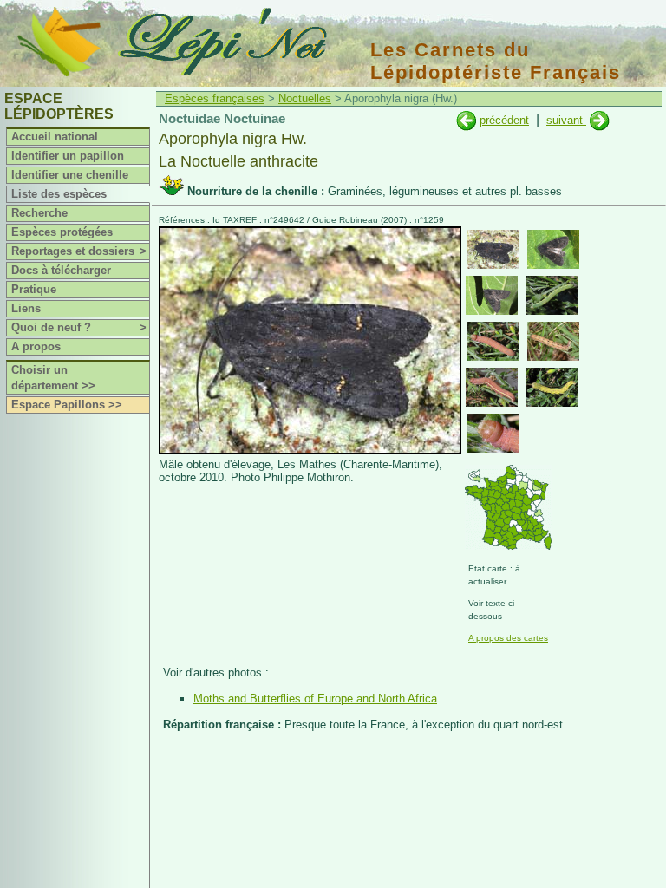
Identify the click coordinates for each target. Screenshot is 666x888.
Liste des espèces (59, 193)
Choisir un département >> (53, 377)
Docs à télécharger (61, 270)
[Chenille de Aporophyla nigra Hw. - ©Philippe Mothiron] (552, 295)
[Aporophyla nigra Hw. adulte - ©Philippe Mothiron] (492, 249)
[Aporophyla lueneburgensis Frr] (466, 120)
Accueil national (54, 136)
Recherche (39, 212)
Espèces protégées (62, 231)
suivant (566, 120)
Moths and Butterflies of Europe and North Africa (315, 698)
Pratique (33, 289)
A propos (36, 346)
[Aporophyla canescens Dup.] (600, 120)
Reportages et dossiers (79, 251)
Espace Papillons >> (66, 404)
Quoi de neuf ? (79, 327)
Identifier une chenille (69, 174)
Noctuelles (304, 98)
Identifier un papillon (67, 155)
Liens (26, 308)
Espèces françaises (214, 98)
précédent (504, 120)
